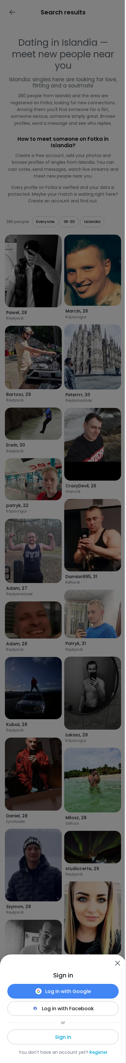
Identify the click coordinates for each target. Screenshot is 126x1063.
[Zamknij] (117, 963)
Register (98, 1052)
